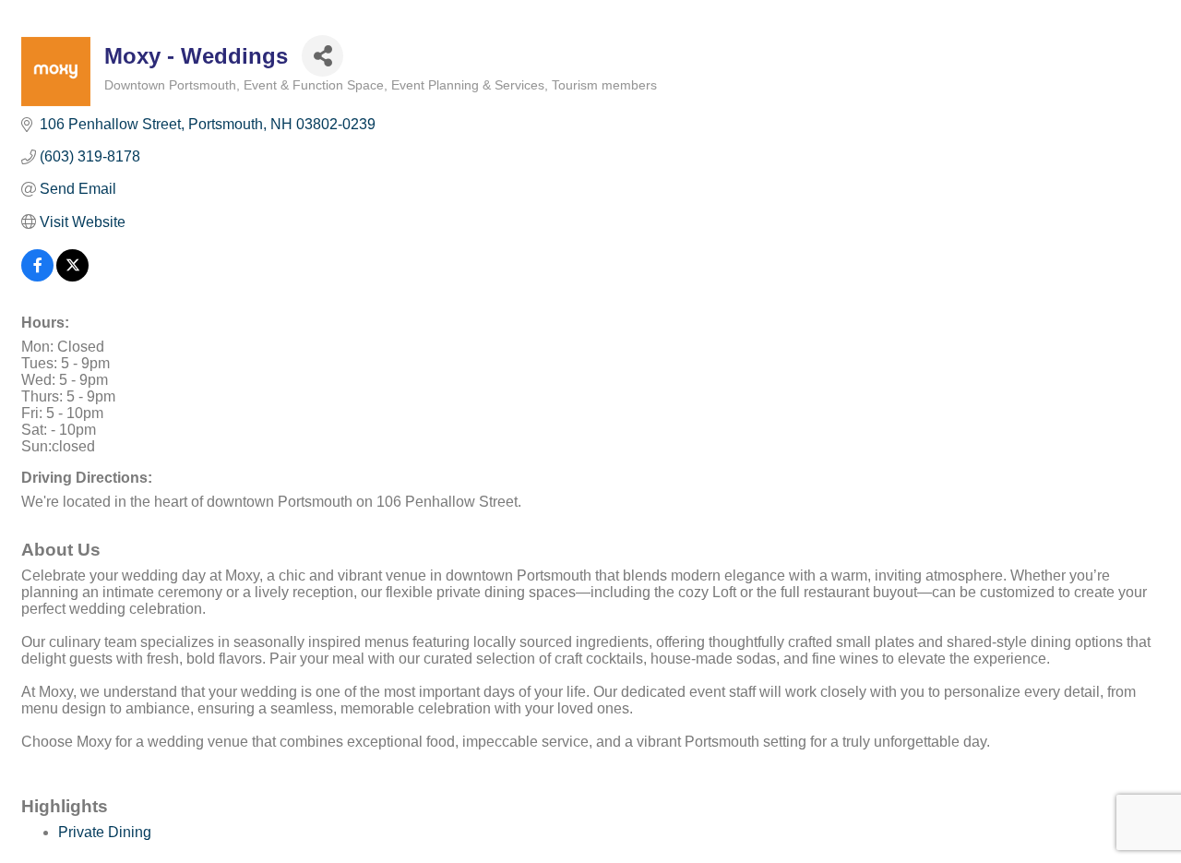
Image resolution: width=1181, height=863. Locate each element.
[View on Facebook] (37, 276)
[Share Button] (322, 56)
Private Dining (104, 832)
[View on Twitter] (72, 276)
